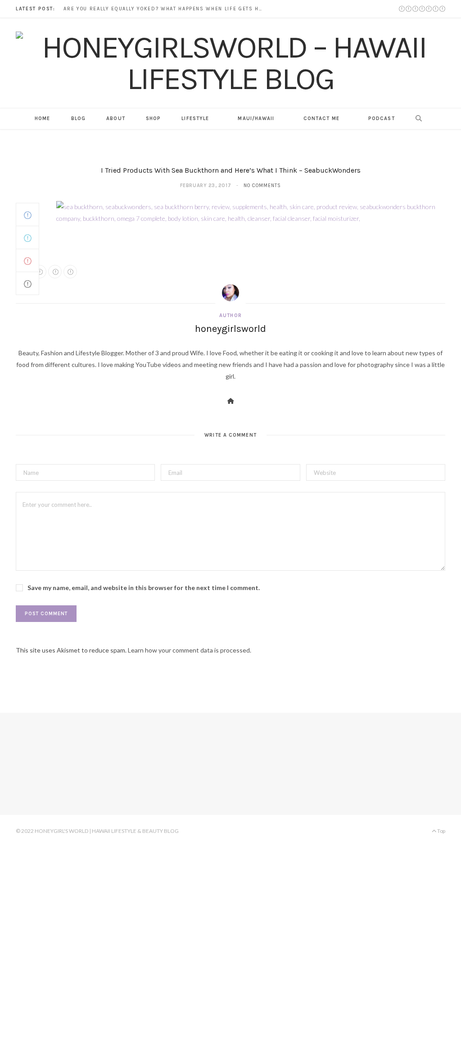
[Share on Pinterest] (70, 271)
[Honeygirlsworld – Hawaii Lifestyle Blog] (230, 62)
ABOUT (115, 118)
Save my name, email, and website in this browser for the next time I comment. (143, 587)
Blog (78, 118)
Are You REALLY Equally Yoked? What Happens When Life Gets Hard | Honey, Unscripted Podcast (164, 9)
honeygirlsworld (230, 329)
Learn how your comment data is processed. (189, 650)
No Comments (262, 185)
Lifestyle (195, 118)
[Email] (27, 283)
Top (440, 830)
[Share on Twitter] (27, 237)
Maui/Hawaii (256, 118)
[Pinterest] (27, 260)
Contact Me (321, 118)
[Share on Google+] (55, 271)
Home (42, 118)
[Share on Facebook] (27, 214)
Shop (153, 118)
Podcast (381, 118)
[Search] (416, 119)
